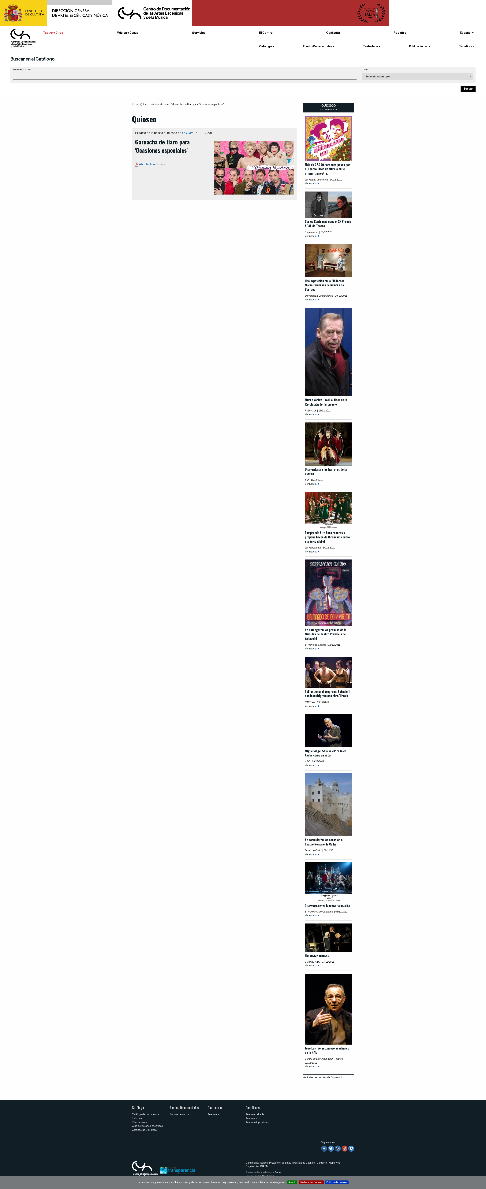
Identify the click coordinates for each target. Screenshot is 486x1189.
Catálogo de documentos (145, 1114)
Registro (400, 32)
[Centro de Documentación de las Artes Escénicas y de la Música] (23, 38)
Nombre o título (22, 70)
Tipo (365, 70)
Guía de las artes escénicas (147, 1125)
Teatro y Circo (53, 32)
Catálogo (138, 1107)
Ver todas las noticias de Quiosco (321, 1077)
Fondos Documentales (184, 1107)
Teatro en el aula (255, 1114)
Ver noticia (310, 183)
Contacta (333, 32)
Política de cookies (336, 1182)
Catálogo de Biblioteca (144, 1129)
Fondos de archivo (180, 1114)
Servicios (199, 32)
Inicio (135, 104)
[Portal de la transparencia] (177, 1170)
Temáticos (253, 1107)
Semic (278, 1172)
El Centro (266, 32)
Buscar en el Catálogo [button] (32, 59)
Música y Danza (127, 32)
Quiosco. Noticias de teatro (155, 104)
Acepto (292, 1182)
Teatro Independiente (257, 1122)
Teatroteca (215, 1107)
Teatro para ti (253, 1118)
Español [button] (465, 32)
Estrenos (137, 1118)
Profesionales (139, 1122)
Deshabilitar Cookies (311, 1182)
